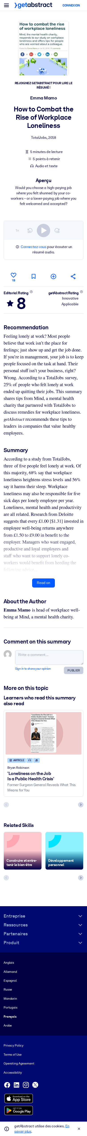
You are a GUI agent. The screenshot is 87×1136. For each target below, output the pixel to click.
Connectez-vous (33, 247)
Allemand (10, 971)
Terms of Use (12, 1054)
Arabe (8, 1025)
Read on (43, 583)
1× (17, 230)
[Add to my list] (53, 276)
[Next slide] (80, 804)
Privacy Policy (13, 1045)
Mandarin (10, 998)
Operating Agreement (19, 1063)
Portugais (10, 1007)
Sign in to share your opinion (33, 668)
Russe (8, 989)
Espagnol (10, 980)
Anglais (9, 962)
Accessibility (13, 1072)
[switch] (43, 230)
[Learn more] (31, 292)
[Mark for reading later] (33, 276)
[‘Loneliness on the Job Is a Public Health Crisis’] (43, 733)
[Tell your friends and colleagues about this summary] (73, 276)
